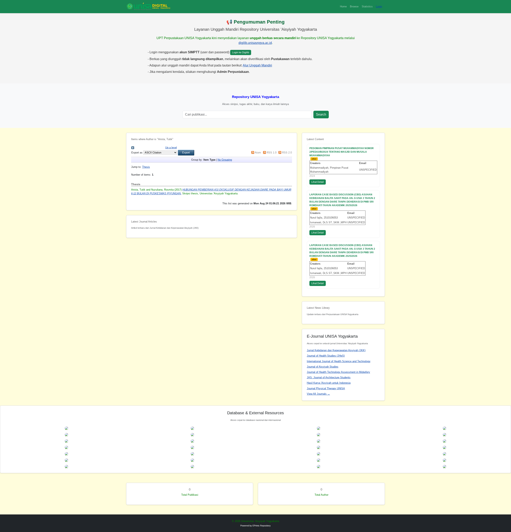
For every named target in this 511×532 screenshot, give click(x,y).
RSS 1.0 (271, 152)
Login (379, 6)
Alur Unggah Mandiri (257, 65)
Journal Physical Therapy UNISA (326, 388)
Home (343, 6)
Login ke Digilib (240, 52)
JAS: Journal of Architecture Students (329, 377)
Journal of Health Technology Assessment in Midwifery (338, 372)
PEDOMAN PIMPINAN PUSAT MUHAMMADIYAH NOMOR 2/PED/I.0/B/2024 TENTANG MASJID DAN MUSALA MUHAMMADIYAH (341, 152)
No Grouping (225, 159)
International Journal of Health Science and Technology (338, 361)
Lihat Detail (317, 182)
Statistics (367, 6)
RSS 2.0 (287, 152)
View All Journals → (318, 393)
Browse (354, 6)
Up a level (171, 147)
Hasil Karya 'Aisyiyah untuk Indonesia (329, 382)
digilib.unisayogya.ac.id (255, 42)
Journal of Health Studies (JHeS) (326, 355)
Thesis (146, 166)
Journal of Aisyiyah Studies (322, 366)
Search (321, 114)
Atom (258, 152)
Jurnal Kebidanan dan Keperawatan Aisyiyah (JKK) (336, 350)
